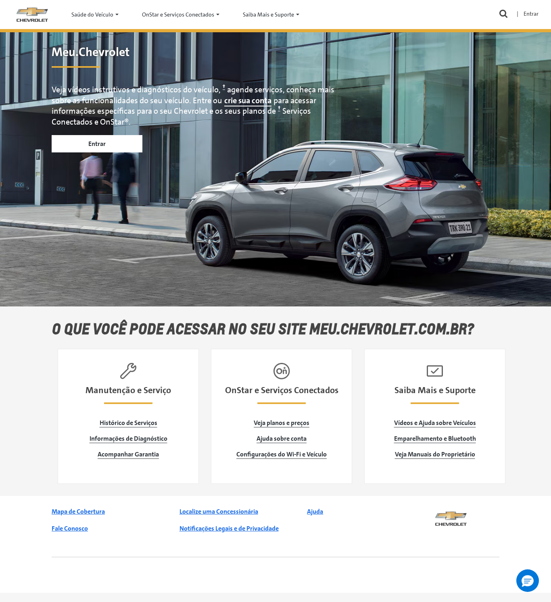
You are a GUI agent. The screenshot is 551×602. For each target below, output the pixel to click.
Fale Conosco (70, 528)
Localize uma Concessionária (218, 511)
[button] (527, 580)
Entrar (97, 144)
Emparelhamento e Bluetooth (435, 438)
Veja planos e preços (281, 423)
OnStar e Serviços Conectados (178, 14)
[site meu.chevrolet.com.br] (32, 13)
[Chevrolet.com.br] (451, 518)
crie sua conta (247, 100)
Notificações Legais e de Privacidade (229, 528)
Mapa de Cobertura (78, 511)
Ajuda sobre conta (282, 438)
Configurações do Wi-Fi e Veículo (281, 454)
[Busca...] (503, 15)
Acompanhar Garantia (128, 454)
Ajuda (315, 511)
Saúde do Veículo (92, 14)
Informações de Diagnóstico (128, 438)
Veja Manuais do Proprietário (435, 454)
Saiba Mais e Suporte (268, 14)
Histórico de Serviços (128, 423)
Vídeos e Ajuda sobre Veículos (435, 423)
